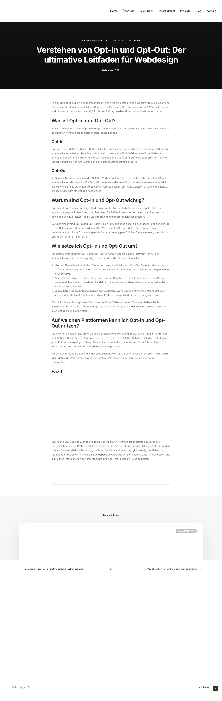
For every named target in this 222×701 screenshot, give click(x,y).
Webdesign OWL (111, 70)
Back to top (203, 686)
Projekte (185, 11)
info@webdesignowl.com (180, 620)
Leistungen (147, 11)
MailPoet (136, 306)
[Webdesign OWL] (26, 10)
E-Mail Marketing (93, 40)
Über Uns (128, 11)
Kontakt (211, 11)
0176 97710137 (171, 612)
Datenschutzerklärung (127, 620)
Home (114, 11)
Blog (198, 11)
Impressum (119, 612)
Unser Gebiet (167, 11)
